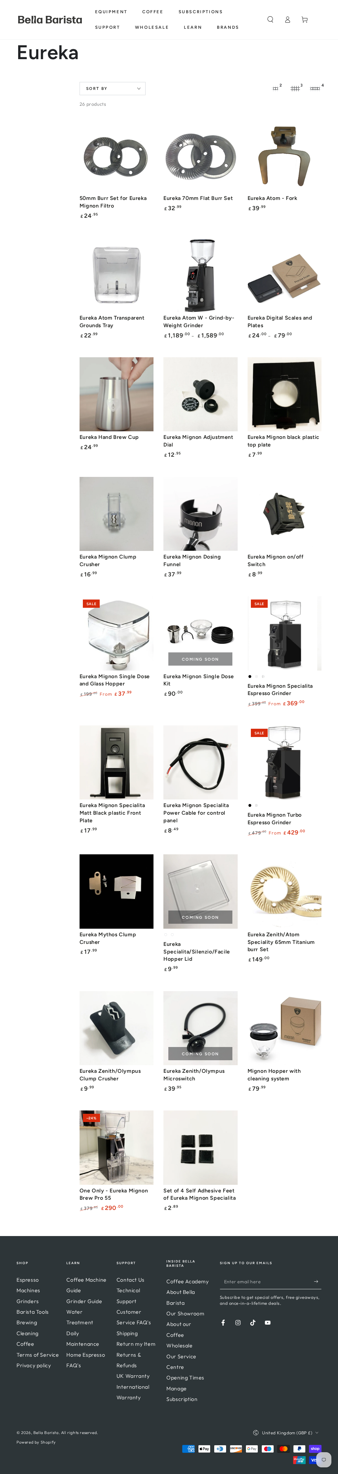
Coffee (25, 1343)
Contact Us (131, 1279)
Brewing (27, 1322)
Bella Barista (46, 1432)
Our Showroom (185, 1313)
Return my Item (136, 1343)
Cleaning (28, 1333)
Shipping (127, 1333)
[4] (314, 88)
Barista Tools (33, 1311)
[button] (270, 19)
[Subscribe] (317, 1281)
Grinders (28, 1301)
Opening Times (185, 1377)
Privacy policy (34, 1365)
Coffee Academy (187, 1281)
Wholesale (179, 1345)
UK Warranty (133, 1376)
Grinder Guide (84, 1301)
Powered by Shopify (36, 1442)
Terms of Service (38, 1354)
